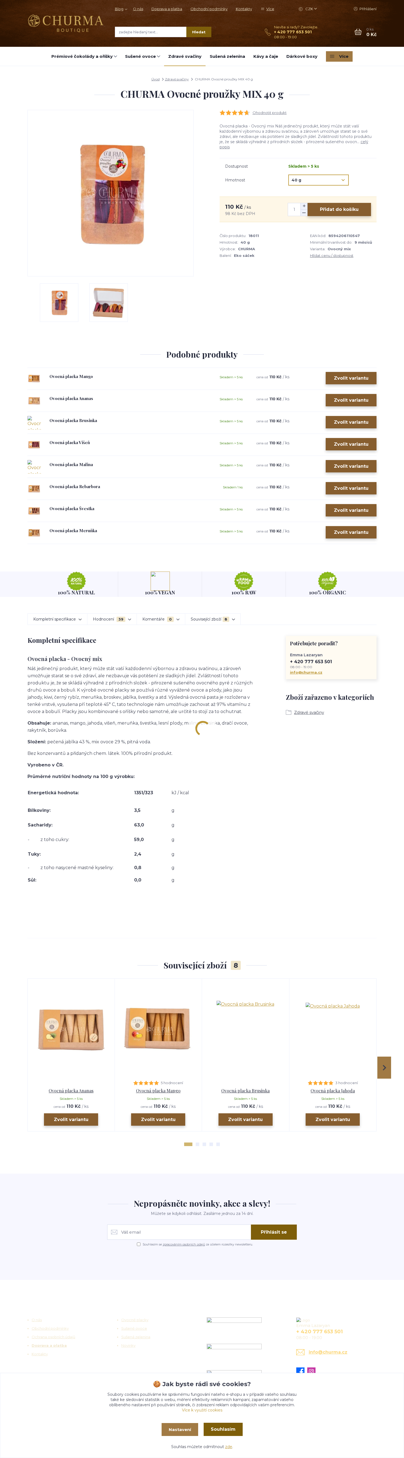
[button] (188, 1144)
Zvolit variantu (351, 378)
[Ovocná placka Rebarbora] (34, 489)
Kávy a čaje (265, 56)
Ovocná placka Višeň (69, 442)
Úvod (155, 79)
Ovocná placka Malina (71, 464)
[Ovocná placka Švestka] (34, 511)
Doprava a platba (166, 9)
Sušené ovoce (140, 56)
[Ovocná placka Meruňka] (34, 533)
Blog (119, 9)
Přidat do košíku (339, 209)
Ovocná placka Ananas (71, 398)
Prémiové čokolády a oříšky (82, 56)
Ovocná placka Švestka (71, 508)
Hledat (199, 32)
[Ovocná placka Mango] (34, 378)
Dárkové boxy (301, 56)
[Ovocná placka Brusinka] (34, 422)
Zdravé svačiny (184, 56)
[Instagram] (312, 1371)
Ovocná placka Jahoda (333, 1091)
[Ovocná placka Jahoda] (333, 1029)
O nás (138, 9)
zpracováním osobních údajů (184, 1244)
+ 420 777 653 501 (293, 31)
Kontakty (244, 9)
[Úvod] (65, 23)
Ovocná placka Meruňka (73, 530)
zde (228, 1446)
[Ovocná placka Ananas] (34, 400)
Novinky (128, 1345)
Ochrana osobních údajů (53, 1337)
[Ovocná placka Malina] (34, 467)
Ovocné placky (134, 1320)
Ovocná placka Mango (71, 376)
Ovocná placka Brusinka (73, 420)
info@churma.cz (306, 672)
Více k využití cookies (202, 1410)
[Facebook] (301, 1371)
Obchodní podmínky (209, 9)
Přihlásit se (274, 1232)
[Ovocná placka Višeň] (34, 444)
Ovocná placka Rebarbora (74, 486)
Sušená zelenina (227, 56)
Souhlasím (223, 1429)
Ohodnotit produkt (270, 112)
